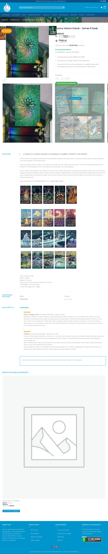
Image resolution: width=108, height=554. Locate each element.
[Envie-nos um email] (103, 1)
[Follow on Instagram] (101, 1)
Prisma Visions (63, 107)
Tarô (23, 15)
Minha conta (34, 530)
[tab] (66, 90)
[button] (105, 7)
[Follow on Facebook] (100, 1)
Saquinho (73, 15)
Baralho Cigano (34, 15)
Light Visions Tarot (57, 181)
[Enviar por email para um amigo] (59, 111)
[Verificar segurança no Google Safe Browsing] (92, 539)
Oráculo (46, 15)
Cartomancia (63, 15)
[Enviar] (63, 7)
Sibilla (54, 15)
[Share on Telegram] (63, 111)
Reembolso (60, 537)
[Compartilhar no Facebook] (56, 111)
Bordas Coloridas (66, 105)
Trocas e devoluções (63, 530)
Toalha (81, 15)
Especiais (27, 20)
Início (5, 20)
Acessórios (90, 15)
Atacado (59, 540)
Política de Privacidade (64, 533)
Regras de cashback (36, 537)
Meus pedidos (35, 533)
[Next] (8, 79)
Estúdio (38, 20)
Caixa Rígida (74, 105)
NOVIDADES (6, 15)
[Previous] (3, 144)
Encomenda (16, 15)
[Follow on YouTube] (105, 1)
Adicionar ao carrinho (66, 83)
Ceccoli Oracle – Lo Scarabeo (11, 501)
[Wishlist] (101, 7)
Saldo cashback (35, 540)
